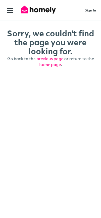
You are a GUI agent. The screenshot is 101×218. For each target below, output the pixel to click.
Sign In (90, 10)
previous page (49, 58)
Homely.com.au (39, 10)
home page (50, 64)
